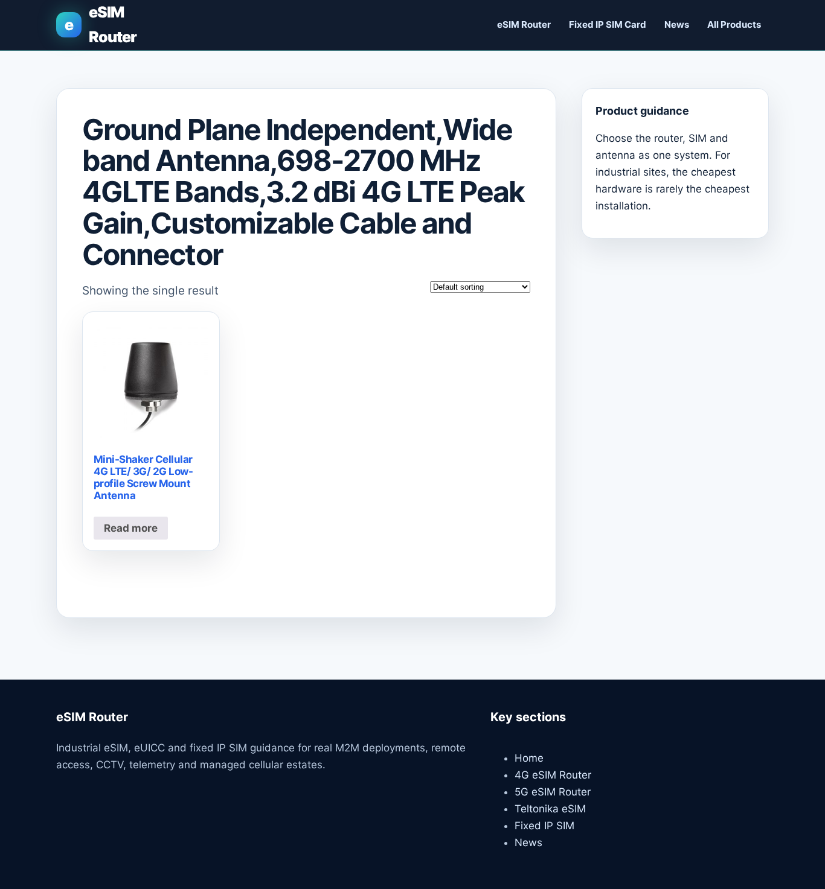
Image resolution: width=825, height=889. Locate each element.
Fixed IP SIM (544, 826)
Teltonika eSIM (550, 809)
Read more (131, 528)
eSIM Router (524, 24)
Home (529, 758)
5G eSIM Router (553, 792)
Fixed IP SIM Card (607, 24)
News (676, 24)
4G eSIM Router (553, 775)
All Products (734, 24)
